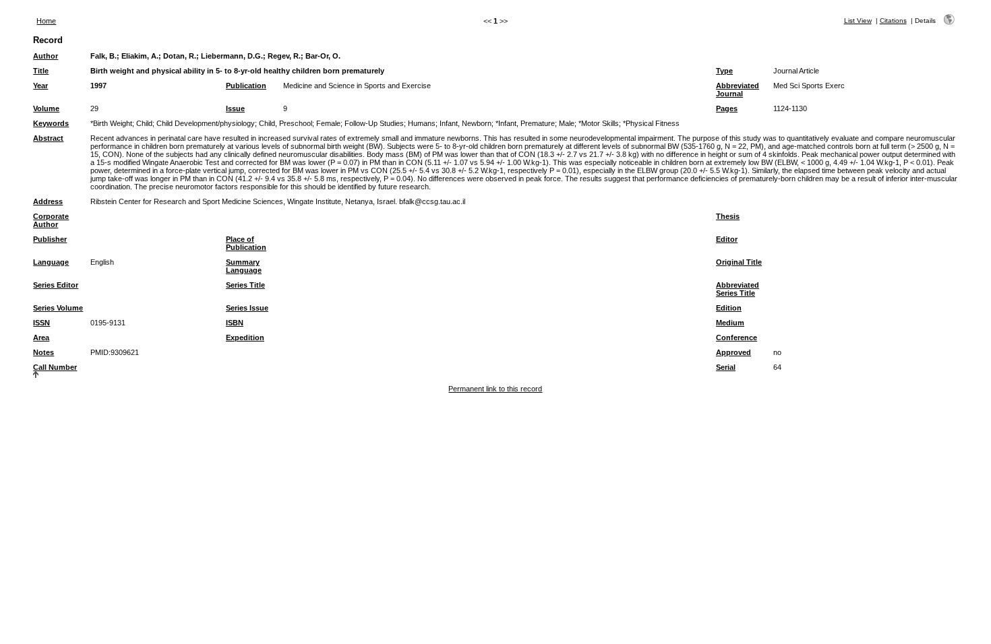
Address (48, 201)
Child (144, 123)
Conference (736, 337)
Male (566, 123)
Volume (46, 108)
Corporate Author (51, 220)
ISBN (234, 323)
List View (858, 20)
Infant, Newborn (465, 123)
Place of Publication (246, 243)
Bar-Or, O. (322, 56)
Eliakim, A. (139, 56)
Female (328, 123)
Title (41, 71)
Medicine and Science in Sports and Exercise (357, 86)
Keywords (51, 123)
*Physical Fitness (651, 123)
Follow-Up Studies (374, 123)
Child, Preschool (285, 123)
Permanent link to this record (495, 389)
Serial (725, 367)
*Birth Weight (111, 123)
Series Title (245, 285)
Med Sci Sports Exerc (809, 86)
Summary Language (244, 266)
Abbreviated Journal (737, 90)
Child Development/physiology (205, 123)
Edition (729, 308)
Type (724, 71)
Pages (727, 108)
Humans (422, 123)
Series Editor (55, 285)
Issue (235, 108)
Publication (246, 86)
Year (40, 86)
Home (46, 21)
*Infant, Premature (525, 123)
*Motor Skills (598, 123)
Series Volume (58, 308)
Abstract (48, 138)
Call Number (55, 367)
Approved (733, 352)
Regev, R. (284, 56)
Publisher (50, 239)
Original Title (739, 262)
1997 (98, 86)
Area (41, 337)
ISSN (41, 323)
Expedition (245, 337)
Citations (893, 20)
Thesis (728, 216)
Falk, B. (103, 56)
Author (45, 56)
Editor (727, 239)
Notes (43, 352)
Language (51, 262)
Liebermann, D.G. (232, 56)
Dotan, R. (179, 56)
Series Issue (247, 308)
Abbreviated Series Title (737, 289)
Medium (730, 323)
